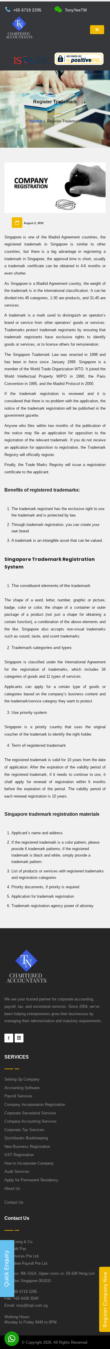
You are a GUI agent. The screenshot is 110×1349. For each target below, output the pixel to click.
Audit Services (16, 1171)
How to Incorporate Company (29, 1163)
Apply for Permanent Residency (31, 1180)
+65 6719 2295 (27, 10)
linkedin (19, 1038)
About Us (12, 1188)
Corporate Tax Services (24, 1130)
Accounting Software (22, 1088)
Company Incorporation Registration (34, 1104)
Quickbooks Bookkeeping (26, 1138)
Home (36, 121)
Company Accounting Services (30, 1121)
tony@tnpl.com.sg (32, 1305)
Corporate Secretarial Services (30, 1113)
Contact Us (13, 1202)
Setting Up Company (22, 1079)
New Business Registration (27, 1146)
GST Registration (19, 1155)
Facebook (8, 1038)
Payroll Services (18, 1096)
